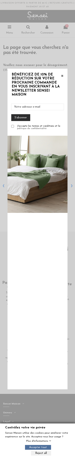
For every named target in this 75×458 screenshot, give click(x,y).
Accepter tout (38, 447)
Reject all (41, 453)
